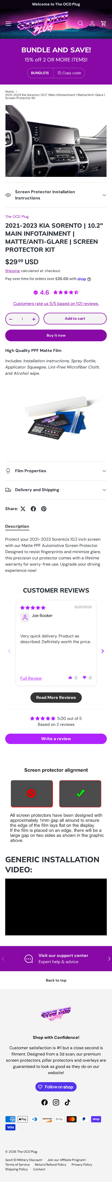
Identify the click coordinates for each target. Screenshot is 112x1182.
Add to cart (75, 318)
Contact (39, 1169)
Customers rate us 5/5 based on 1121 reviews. (56, 303)
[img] (32, 607)
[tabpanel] (56, 555)
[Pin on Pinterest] (44, 509)
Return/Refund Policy (50, 1165)
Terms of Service (17, 1165)
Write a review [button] (56, 738)
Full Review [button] (31, 678)
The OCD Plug (17, 216)
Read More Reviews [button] (56, 697)
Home (9, 91)
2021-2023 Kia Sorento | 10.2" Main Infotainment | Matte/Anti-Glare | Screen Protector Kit (55, 96)
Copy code (72, 73)
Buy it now (56, 335)
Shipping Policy (16, 1169)
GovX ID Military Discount (23, 1160)
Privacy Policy (82, 1165)
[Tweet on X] (23, 509)
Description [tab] (17, 526)
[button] (70, 677)
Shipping (12, 270)
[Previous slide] (9, 651)
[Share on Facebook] (33, 509)
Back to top (56, 980)
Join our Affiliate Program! (66, 1160)
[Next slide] (102, 651)
